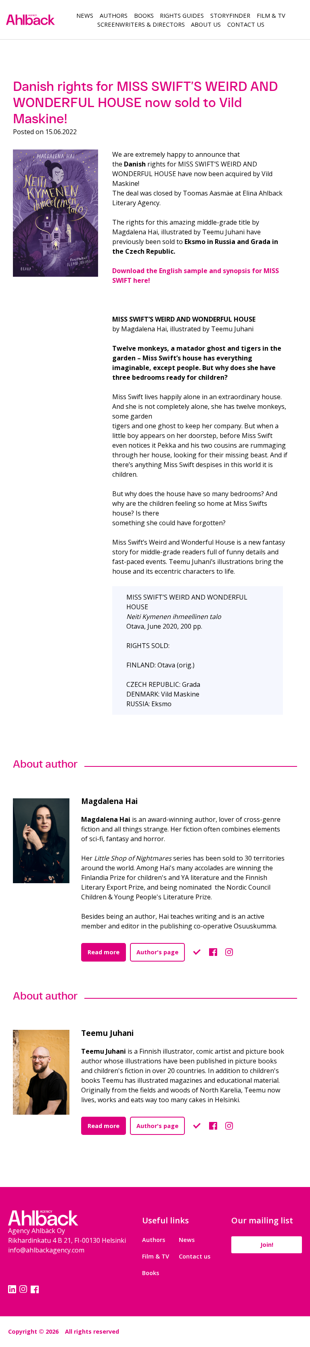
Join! (266, 1244)
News (84, 15)
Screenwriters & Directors (141, 24)
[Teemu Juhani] (47, 1072)
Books (144, 15)
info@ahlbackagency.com (46, 1250)
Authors (114, 15)
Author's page (157, 952)
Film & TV (271, 15)
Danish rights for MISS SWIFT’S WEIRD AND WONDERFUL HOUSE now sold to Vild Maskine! (145, 102)
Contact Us (245, 24)
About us (206, 24)
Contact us (194, 1256)
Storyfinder (230, 15)
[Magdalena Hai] (47, 840)
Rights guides (182, 15)
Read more (103, 952)
